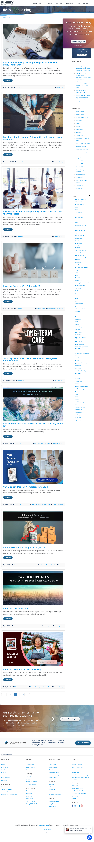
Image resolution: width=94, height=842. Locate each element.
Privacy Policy (47, 829)
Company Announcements (82, 283)
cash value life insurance (82, 376)
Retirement (78, 262)
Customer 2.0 (79, 164)
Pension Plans (52, 789)
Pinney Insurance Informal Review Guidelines (80, 778)
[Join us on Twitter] (75, 806)
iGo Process (4, 767)
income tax (78, 365)
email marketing (79, 389)
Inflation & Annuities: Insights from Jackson (24, 547)
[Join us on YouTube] (82, 806)
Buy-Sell (77, 233)
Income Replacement (31, 781)
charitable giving (79, 402)
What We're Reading (80, 371)
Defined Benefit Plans (54, 792)
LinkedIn (77, 324)
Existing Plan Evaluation (55, 794)
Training (78, 123)
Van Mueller (47, 504)
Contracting (4, 775)
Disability (78, 132)
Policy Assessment (53, 804)
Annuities (47, 443)
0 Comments (18, 87)
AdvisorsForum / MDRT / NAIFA (55, 308)
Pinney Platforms (53, 809)
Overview (3, 787)
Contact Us (74, 798)
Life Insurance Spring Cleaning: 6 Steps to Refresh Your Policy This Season (30, 63)
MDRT (76, 298)
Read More (8, 80)
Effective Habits (79, 280)
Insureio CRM (4, 780)
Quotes (3, 762)
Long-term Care (79, 215)
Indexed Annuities (30, 767)
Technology (78, 220)
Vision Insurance (53, 777)
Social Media (78, 243)
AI (75, 316)
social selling (78, 327)
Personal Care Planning (81, 267)
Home (4, 18)
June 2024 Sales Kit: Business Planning (22, 669)
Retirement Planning (39, 443)
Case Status (4, 770)
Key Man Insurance (80, 235)
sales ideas (35, 504)
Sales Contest (78, 238)
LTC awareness (79, 351)
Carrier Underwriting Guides (79, 770)
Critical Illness (79, 129)
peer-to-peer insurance (81, 386)
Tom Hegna (78, 415)
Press (76, 290)
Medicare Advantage (54, 775)
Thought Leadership (58, 504)
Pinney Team (75, 785)
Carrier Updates (48, 626)
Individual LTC (29, 793)
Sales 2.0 (78, 155)
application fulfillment (81, 363)
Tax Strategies (80, 188)
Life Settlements (53, 806)
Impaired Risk (79, 135)
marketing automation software (81, 338)
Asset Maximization (80, 285)
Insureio (77, 397)
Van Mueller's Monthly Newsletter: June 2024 (25, 486)
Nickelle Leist (78, 202)
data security (78, 378)
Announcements (79, 204)
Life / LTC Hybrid (30, 801)
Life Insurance (79, 212)
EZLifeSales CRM (5, 777)
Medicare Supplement (54, 772)
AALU (76, 306)
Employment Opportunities (79, 793)
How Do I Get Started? (77, 791)
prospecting (78, 335)
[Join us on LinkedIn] (78, 806)
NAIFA (76, 301)
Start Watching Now (71, 719)
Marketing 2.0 (79, 167)
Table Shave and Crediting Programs (81, 775)
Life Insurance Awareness (83, 143)
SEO (76, 391)
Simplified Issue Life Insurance (9, 794)
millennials (78, 373)
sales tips (40, 504)
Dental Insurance (53, 767)
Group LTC (29, 796)
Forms (3, 764)
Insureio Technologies (82, 117)
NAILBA (76, 399)
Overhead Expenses (31, 784)
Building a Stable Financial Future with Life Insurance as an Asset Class (32, 138)
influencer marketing (80, 199)
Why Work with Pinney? (77, 788)
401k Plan (51, 787)
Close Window (78, 45)
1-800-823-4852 (43, 825)
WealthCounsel (79, 314)
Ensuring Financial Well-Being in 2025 (21, 286)
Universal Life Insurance (7, 792)
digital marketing (79, 344)
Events (76, 207)
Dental (76, 272)
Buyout (28, 779)
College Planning (80, 174)
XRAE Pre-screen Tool (77, 767)
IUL (75, 293)
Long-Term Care (59, 380)
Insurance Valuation (54, 801)
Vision (76, 275)
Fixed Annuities (30, 764)
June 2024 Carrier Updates (16, 608)
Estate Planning (80, 177)
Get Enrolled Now (83, 743)
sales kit (49, 687)
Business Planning (58, 162)
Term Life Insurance (6, 789)
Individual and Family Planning (80, 258)
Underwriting (4, 772)
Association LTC (30, 798)
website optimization (80, 309)
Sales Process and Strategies (80, 246)
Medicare (77, 278)
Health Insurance (53, 770)
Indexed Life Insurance (82, 149)
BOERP (76, 322)
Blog (79, 3)
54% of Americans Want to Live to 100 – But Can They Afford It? (33, 424)
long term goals (40, 308)
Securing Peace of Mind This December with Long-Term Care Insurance (30, 359)
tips (76, 404)
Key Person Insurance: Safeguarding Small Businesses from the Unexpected (32, 212)
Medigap (77, 270)
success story (78, 368)
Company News (80, 114)
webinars (77, 311)
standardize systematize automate (81, 347)
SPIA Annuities (29, 770)
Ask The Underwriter (77, 764)
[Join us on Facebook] (73, 806)
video (76, 394)
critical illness (78, 381)
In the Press (75, 796)
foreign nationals (79, 412)
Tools (76, 222)
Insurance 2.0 (59, 87)
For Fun (77, 241)
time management (80, 407)
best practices (78, 409)
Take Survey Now (78, 42)
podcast (77, 360)
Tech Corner (79, 120)
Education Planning (80, 253)
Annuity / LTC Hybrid (31, 804)
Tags (75, 196)
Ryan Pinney (78, 288)
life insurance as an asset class (82, 354)
